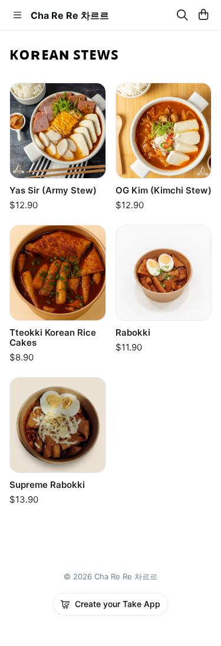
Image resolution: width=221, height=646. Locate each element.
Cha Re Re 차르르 (70, 15)
